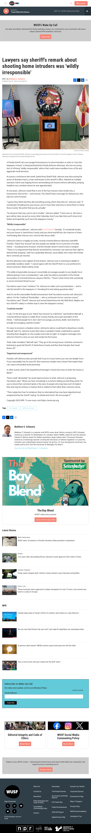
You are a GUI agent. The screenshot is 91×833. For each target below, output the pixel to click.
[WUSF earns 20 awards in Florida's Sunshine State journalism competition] (9, 541)
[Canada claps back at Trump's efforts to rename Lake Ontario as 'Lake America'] (9, 616)
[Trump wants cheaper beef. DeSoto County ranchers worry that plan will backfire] (9, 574)
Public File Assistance (59, 807)
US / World (13, 408)
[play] (6, 11)
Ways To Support (76, 801)
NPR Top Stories (28, 408)
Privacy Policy (75, 806)
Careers (36, 813)
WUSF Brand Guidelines (78, 811)
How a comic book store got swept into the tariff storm (39, 662)
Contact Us (37, 791)
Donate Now (45, 769)
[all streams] (87, 11)
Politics (20, 554)
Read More (25, 743)
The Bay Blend (45, 510)
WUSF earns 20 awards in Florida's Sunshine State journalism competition (46, 540)
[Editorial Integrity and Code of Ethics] (25, 726)
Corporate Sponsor (77, 791)
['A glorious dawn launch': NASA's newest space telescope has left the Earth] (9, 649)
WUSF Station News (24, 537)
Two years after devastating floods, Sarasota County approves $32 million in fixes (49, 557)
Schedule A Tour (76, 816)
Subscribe (45, 36)
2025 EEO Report (58, 812)
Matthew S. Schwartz (17, 79)
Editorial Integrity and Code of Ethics (25, 736)
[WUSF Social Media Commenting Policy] (68, 726)
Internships (56, 786)
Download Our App (76, 796)
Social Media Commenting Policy (40, 807)
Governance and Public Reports (60, 797)
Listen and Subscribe (45, 519)
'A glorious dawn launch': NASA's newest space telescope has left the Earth (47, 646)
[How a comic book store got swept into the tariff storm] (9, 665)
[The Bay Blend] (45, 481)
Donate (82, 3)
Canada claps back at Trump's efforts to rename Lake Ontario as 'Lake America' (48, 613)
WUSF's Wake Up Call (45, 25)
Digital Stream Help (58, 817)
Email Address (11, 693)
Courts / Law (22, 586)
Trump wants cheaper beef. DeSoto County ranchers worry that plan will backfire (48, 573)
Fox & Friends (48, 229)
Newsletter (37, 796)
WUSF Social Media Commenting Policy (68, 736)
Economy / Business (24, 570)
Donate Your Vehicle (77, 786)
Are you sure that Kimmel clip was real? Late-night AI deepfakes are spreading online (51, 629)
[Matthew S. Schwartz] (7, 430)
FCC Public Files (57, 802)
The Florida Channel (59, 791)
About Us (37, 786)
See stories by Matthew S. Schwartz (31, 448)
